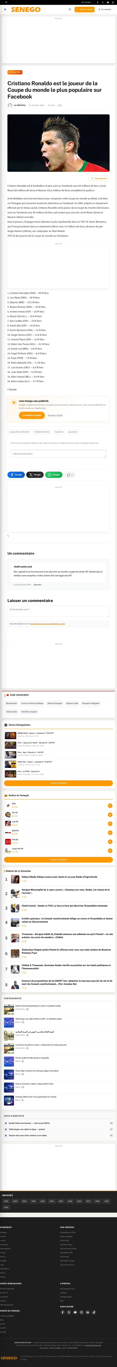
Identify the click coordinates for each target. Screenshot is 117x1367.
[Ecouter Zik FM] (110, 814)
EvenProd (4, 1297)
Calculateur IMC (66, 1252)
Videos (2, 1273)
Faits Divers (4, 1268)
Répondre (37, 584)
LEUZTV (3, 1301)
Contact (63, 1292)
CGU (61, 1301)
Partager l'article (55, 415)
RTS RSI (3, 1332)
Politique (3, 1232)
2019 (70, 1201)
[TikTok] (113, 2)
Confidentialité (71, 1348)
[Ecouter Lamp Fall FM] (110, 850)
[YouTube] (108, 2)
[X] (68, 1312)
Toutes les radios (58, 859)
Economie (4, 1244)
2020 (61, 1201)
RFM (1, 1320)
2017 (88, 1201)
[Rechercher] (70, 9)
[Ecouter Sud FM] (110, 823)
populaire (73, 431)
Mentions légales (55, 1348)
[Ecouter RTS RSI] (110, 841)
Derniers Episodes (7, 1288)
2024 (24, 1201)
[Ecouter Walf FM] (110, 832)
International (5, 1248)
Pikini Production (6, 1305)
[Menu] (5, 9)
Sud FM (3, 1328)
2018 (79, 1201)
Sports (2, 1256)
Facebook (59, 431)
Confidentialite (66, 1297)
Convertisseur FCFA (67, 1232)
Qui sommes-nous (67, 1288)
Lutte (2, 1264)
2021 (52, 1201)
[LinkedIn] (87, 1312)
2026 (6, 1201)
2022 (43, 1201)
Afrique (3, 1277)
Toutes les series (58, 783)
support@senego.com (93, 1345)
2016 (97, 1201)
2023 (34, 1201)
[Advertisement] (58, 41)
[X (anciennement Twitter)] (102, 2)
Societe (3, 1236)
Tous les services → (68, 1264)
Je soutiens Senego (32, 415)
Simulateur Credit (67, 1260)
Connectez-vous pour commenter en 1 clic (47, 623)
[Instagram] (81, 1312)
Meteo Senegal (66, 1236)
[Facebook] (97, 2)
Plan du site (44, 1348)
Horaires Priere (66, 1244)
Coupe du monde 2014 (19, 431)
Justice (3, 1240)
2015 (107, 1201)
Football (3, 1260)
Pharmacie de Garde (68, 1248)
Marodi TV (4, 1292)
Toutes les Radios (7, 1316)
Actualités (14, 72)
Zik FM (2, 1324)
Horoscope (64, 1256)
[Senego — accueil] (26, 9)
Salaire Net (64, 1240)
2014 (6, 1207)
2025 (15, 1201)
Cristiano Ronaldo (42, 431)
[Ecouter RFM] (110, 805)
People (2, 1252)
